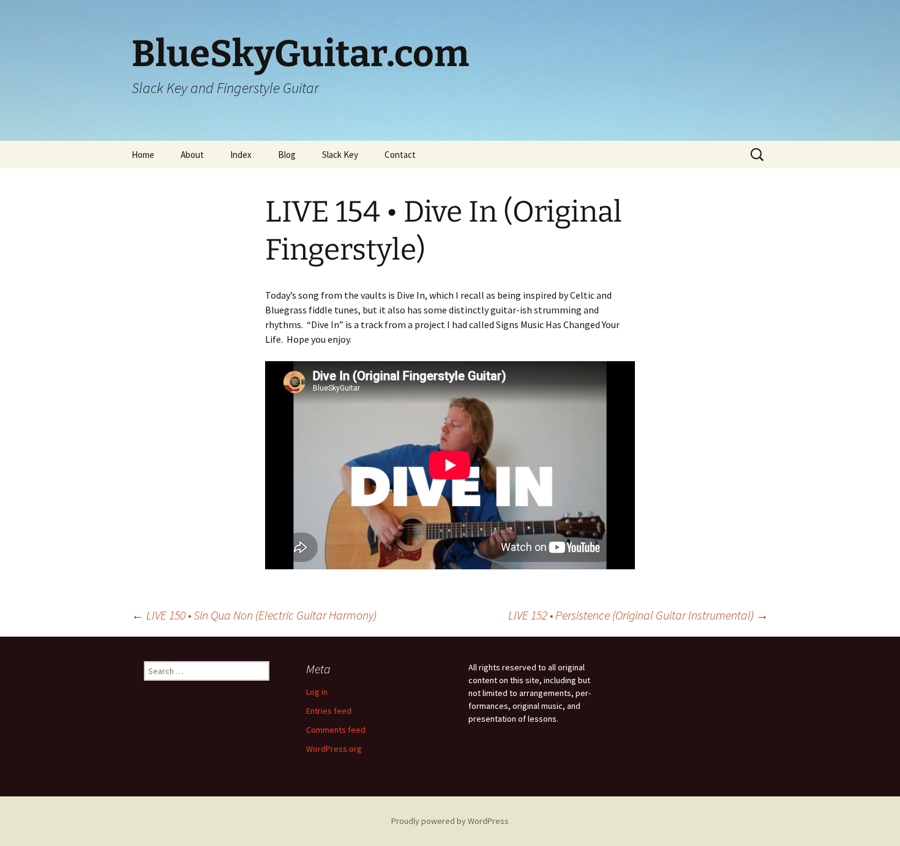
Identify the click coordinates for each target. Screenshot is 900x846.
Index (241, 154)
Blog (287, 154)
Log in (317, 691)
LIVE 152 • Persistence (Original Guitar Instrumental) (638, 615)
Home (143, 154)
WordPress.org (334, 748)
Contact (400, 154)
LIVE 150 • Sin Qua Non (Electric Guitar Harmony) (254, 615)
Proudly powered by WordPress (450, 820)
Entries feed (328, 710)
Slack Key (340, 154)
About (192, 154)
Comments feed (336, 729)
